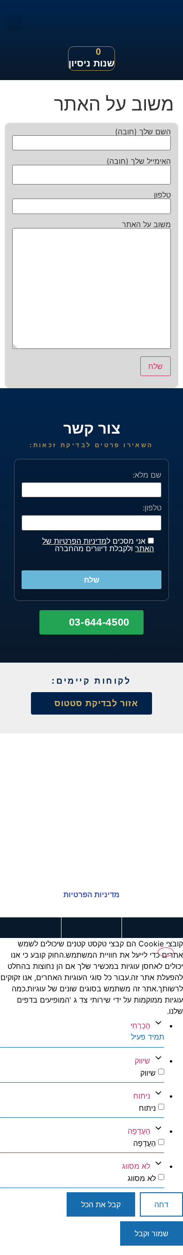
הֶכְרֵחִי (140, 1025)
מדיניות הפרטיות (91, 895)
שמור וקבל (151, 1233)
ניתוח (141, 1095)
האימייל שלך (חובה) (139, 161)
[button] (14, 23)
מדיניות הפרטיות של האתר (98, 544)
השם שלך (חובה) (143, 132)
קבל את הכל (101, 1204)
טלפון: (152, 507)
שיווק (142, 1060)
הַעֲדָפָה (139, 1131)
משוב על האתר (146, 225)
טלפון (162, 195)
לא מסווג (136, 1166)
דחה (161, 1204)
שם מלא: (147, 475)
